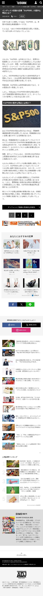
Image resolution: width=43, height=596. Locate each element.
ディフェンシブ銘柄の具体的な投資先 (21, 207)
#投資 (22, 16)
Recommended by (27, 295)
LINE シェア (30, 304)
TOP (3, 6)
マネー (8, 6)
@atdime (12, 324)
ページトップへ (21, 555)
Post (21, 304)
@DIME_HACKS (32, 324)
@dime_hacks (22, 330)
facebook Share (13, 304)
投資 (13, 6)
